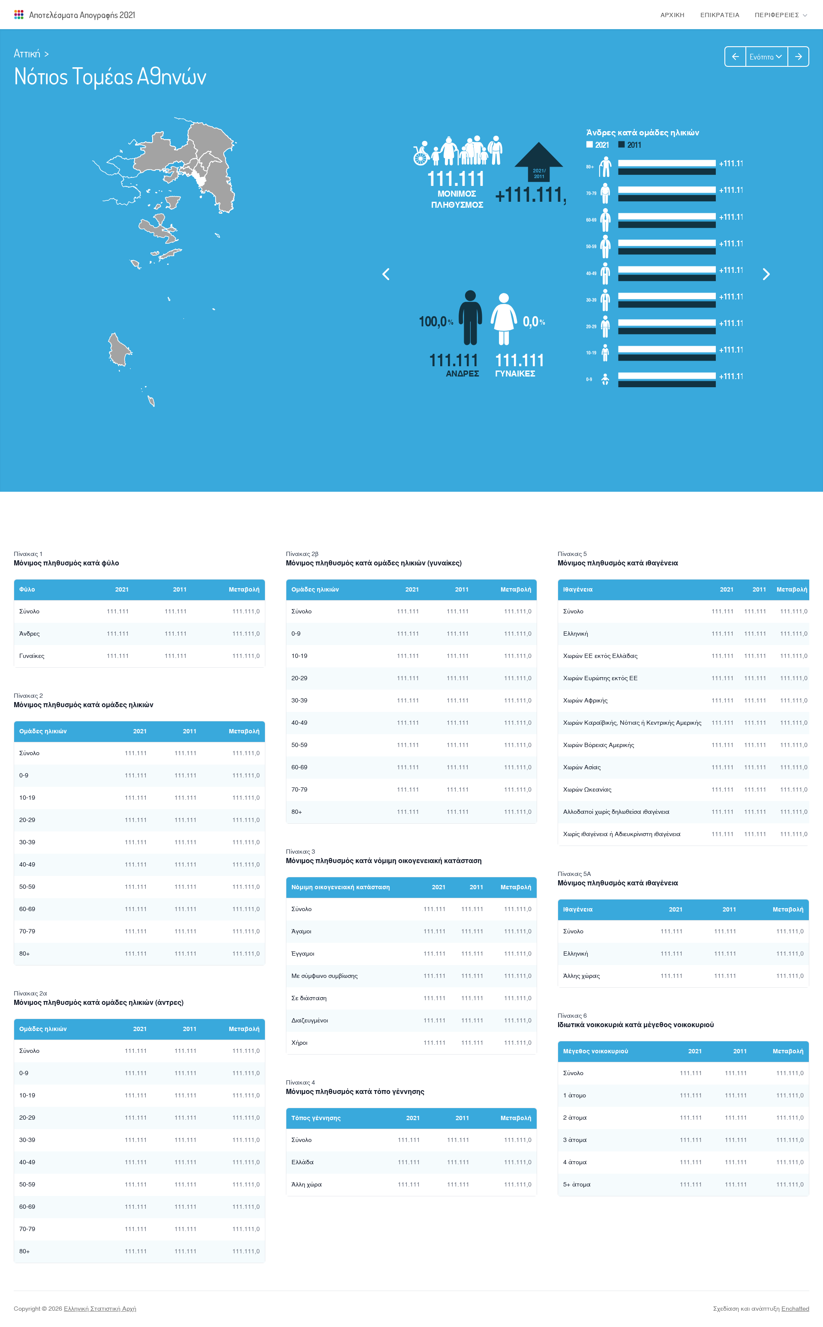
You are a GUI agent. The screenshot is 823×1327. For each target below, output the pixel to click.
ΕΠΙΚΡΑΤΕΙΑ (720, 15)
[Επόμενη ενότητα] (798, 56)
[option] (576, 271)
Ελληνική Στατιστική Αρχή (100, 1309)
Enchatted (795, 1309)
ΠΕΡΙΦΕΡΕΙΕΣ (777, 15)
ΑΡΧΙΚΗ (673, 15)
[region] (576, 274)
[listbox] (576, 271)
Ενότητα (762, 56)
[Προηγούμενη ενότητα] (735, 56)
